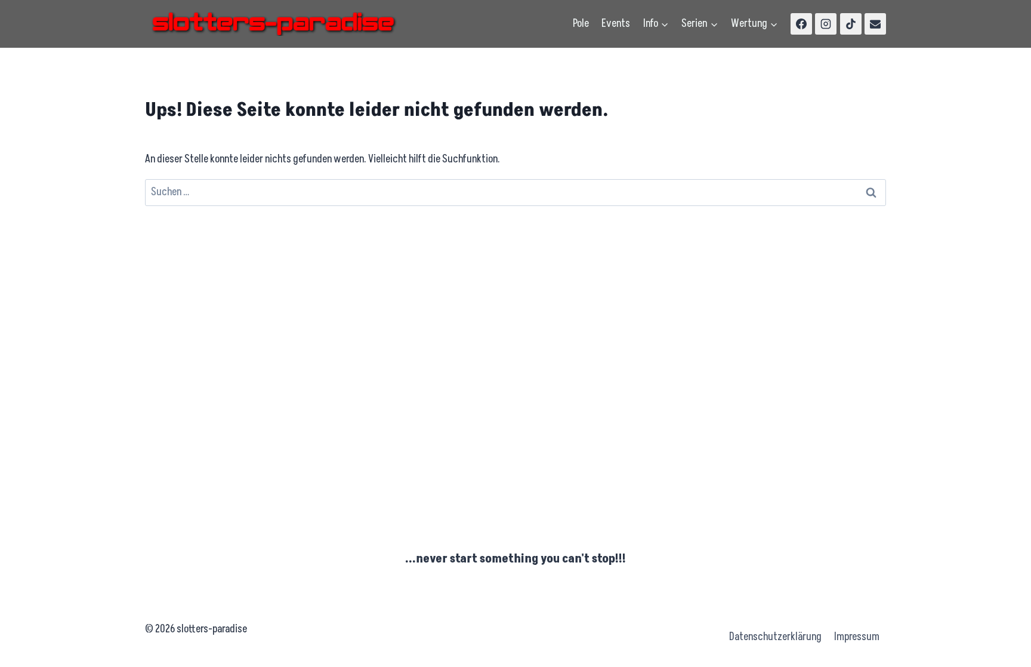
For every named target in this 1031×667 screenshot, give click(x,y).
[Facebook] (801, 24)
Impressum (856, 636)
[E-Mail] (875, 24)
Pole (581, 23)
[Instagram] (825, 24)
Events (615, 23)
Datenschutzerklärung (775, 636)
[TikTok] (851, 24)
